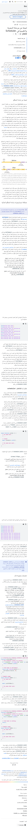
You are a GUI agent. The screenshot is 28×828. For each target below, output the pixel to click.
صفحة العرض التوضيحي (15, 465)
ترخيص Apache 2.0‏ (23, 773)
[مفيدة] (17, 25)
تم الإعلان (15, 68)
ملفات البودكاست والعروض (22, 802)
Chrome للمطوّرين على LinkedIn (20, 813)
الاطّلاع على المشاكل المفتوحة (21, 789)
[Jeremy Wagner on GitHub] (20, 58)
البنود (26, 821)
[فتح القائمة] (25, 1)
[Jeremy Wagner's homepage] (16, 58)
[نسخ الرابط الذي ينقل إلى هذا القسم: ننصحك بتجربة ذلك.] (12, 576)
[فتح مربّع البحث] (12, 2)
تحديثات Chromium (23, 795)
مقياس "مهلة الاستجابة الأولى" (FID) (19, 74)
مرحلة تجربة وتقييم (14, 604)
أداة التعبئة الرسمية (19, 622)
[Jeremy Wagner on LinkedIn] (18, 58)
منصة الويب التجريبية (22, 394)
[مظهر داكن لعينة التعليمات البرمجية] (23, 324)
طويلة (5, 127)
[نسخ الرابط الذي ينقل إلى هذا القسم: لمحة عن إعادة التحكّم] (11, 100)
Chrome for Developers (22, 21)
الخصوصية (22, 821)
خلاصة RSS (24, 815)
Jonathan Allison (6, 758)
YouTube (25, 811)
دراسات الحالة (24, 797)
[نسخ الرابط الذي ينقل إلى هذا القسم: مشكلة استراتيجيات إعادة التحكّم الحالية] (25, 204)
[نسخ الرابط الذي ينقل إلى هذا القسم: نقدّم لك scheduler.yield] (6, 388)
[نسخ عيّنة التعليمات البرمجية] (26, 324)
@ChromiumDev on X (22, 808)
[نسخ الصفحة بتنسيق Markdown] (16, 34)
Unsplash (16, 758)
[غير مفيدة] (15, 25)
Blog (25, 6)
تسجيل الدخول (4, 1)
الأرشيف (25, 800)
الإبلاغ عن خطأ (24, 787)
